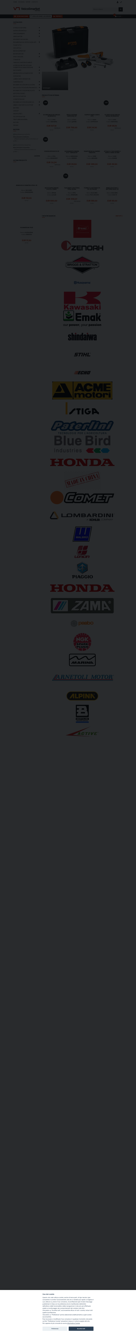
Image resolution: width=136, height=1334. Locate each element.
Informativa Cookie (73, 1323)
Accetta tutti (81, 1328)
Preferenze (54, 1328)
